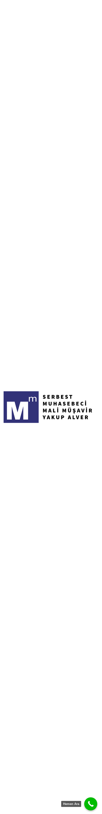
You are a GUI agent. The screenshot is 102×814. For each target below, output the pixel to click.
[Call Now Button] (90, 803)
